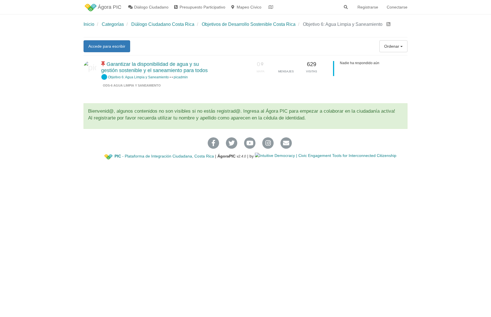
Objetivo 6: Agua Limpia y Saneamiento (138, 77)
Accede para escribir (106, 46)
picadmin (181, 77)
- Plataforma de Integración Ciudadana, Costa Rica (164, 156)
